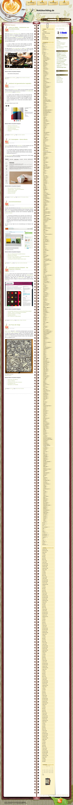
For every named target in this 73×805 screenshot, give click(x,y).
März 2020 (44, 575)
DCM (44, 143)
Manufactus (45, 296)
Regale (43, 531)
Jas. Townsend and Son (47, 234)
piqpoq (44, 382)
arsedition (45, 75)
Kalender (61, 58)
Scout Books (45, 447)
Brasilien (18, 320)
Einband (20, 77)
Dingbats (44, 153)
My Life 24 (45, 327)
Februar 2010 (44, 748)
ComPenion (45, 133)
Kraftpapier (45, 256)
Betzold (44, 92)
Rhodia (44, 420)
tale (43, 476)
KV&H (44, 257)
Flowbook (44, 48)
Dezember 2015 (45, 645)
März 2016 (44, 641)
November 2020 (45, 565)
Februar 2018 (44, 609)
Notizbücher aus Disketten (12, 255)
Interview (43, 522)
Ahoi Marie (45, 62)
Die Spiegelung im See (11, 383)
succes (44, 467)
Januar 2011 (44, 732)
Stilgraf (44, 465)
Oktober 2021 (44, 549)
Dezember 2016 (45, 628)
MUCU (44, 323)
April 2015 (44, 657)
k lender (44, 237)
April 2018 (44, 606)
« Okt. (43, 774)
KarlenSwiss (45, 244)
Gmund (44, 199)
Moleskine (45, 317)
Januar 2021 (44, 562)
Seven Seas (45, 451)
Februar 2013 (44, 695)
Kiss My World (45, 250)
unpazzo (44, 492)
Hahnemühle (45, 209)
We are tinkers (45, 502)
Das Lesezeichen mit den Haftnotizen (14, 188)
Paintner (44, 354)
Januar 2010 (44, 749)
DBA (44, 142)
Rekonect (45, 415)
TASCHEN (45, 477)
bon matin (45, 98)
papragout (45, 373)
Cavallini (44, 127)
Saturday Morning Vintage (47, 439)
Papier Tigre (45, 368)
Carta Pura (45, 124)
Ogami (44, 344)
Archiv (64, 2)
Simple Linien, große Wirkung (13, 379)
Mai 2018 (43, 604)
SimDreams (45, 454)
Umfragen (45, 31)
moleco (44, 316)
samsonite (45, 436)
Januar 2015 (44, 661)
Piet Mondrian (15, 89)
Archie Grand (45, 73)
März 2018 (44, 607)
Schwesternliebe (46, 444)
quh (43, 400)
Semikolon (45, 449)
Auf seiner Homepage (8, 155)
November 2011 (45, 717)
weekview (45, 506)
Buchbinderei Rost (46, 111)
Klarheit (44, 252)
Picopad (44, 379)
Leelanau (44, 270)
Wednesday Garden (46, 505)
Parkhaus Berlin (46, 375)
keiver (44, 247)
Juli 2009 (43, 758)
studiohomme (14, 69)
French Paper (45, 193)
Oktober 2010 (44, 736)
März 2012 (44, 711)
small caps (45, 455)
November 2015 (45, 647)
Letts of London (46, 281)
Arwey (44, 77)
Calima (44, 118)
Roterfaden (45, 433)
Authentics (45, 81)
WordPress (24, 802)
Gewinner (59, 57)
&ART (44, 55)
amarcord (45, 67)
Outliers (44, 349)
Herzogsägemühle (46, 215)
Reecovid (44, 411)
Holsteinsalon (45, 220)
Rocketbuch (45, 425)
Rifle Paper (45, 421)
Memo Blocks (19, 145)
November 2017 (45, 613)
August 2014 (44, 669)
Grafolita (44, 203)
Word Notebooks (46, 510)
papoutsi (44, 372)
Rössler (44, 431)
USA (60, 65)
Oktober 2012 (44, 701)
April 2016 (44, 639)
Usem (44, 493)
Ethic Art (44, 173)
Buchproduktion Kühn (47, 112)
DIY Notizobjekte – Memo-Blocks (18, 139)
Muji (44, 324)
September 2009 (45, 755)
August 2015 (44, 651)
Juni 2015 (44, 654)
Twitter (58, 65)
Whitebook (45, 507)
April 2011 (44, 727)
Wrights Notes (45, 512)
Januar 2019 (44, 594)
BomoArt (44, 97)
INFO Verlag (45, 230)
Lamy (44, 262)
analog (58, 52)
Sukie (44, 471)
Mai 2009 (43, 761)
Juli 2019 (43, 585)
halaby (44, 210)
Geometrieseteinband (15, 201)
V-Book (44, 495)
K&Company (45, 239)
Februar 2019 (44, 593)
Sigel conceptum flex (60, 47)
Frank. (44, 190)
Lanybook (45, 265)
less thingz (45, 276)
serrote (44, 450)
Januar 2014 (44, 679)
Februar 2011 (44, 730)
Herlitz (44, 214)
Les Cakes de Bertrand (47, 275)
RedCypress (45, 410)
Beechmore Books (46, 86)
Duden (44, 160)
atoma (44, 80)
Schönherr (45, 441)
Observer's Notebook (47, 342)
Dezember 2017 (45, 612)
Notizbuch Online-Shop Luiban (15, 33)
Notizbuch (63, 61)
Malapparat (9, 130)
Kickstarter (59, 60)
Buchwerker (45, 113)
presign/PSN (45, 393)
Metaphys (45, 302)
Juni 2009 (44, 759)
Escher (17, 388)
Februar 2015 (44, 660)
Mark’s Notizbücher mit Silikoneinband (14, 316)
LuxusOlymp (45, 287)
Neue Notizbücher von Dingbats (62, 46)
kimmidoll (44, 249)
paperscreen (45, 364)
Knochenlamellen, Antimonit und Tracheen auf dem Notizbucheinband (19, 311)
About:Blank (45, 60)
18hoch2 (44, 56)
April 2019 (44, 590)
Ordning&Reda (45, 348)
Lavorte (44, 266)
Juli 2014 (43, 670)
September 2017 (45, 616)
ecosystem (45, 164)
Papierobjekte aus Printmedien (13, 384)
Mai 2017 (43, 620)
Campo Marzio (45, 121)
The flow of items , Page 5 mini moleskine (12, 332)
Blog (63, 52)
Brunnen (44, 108)
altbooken (45, 65)
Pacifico (44, 352)
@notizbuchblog (61, 28)
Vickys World (45, 496)
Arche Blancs (45, 72)
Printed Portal (45, 394)
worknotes (45, 511)
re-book (44, 408)
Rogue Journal (45, 428)
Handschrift (64, 57)
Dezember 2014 (45, 663)
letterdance (45, 277)
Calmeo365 (45, 119)
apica (44, 70)
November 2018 (45, 597)
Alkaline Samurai (8, 375)
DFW (44, 149)
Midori (44, 306)
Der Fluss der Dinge (14, 325)
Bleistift (61, 52)
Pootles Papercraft (46, 390)
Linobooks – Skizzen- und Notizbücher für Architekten (17, 312)
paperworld (62, 62)
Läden (43, 528)
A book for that (45, 57)
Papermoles (45, 363)
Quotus (44, 403)
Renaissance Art (46, 418)
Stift (62, 64)
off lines (44, 343)
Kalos (44, 242)
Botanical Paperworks (47, 101)
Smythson (45, 457)
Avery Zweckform (46, 82)
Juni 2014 (44, 672)
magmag (44, 290)
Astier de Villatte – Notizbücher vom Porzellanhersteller (19, 28)
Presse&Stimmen (53, 2)
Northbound (45, 337)
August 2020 (44, 569)
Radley (44, 404)
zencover (44, 517)
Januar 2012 (44, 714)
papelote (44, 357)
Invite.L (44, 231)
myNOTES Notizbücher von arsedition (14, 313)
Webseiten (44, 544)
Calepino (44, 117)
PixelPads (45, 383)
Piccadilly (44, 378)
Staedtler (44, 460)
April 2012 (44, 710)
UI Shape (44, 491)
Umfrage (43, 541)
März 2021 (44, 559)
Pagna (44, 353)
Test (43, 538)
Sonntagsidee (44, 535)
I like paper (45, 221)
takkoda (44, 475)
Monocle (44, 318)
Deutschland (63, 54)
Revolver (44, 419)
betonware (45, 91)
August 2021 (44, 552)
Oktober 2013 (44, 683)
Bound (44, 102)
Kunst (11, 388)
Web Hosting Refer (60, 81)
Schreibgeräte (44, 534)
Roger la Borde (45, 426)
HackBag (43, 52)
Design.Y (44, 147)
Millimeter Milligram (46, 307)
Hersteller (11, 320)
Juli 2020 (43, 571)
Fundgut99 (45, 195)
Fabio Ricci (45, 178)
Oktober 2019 (44, 582)
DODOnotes (45, 158)
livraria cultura (21, 277)
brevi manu (45, 106)
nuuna (44, 339)
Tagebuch (44, 537)
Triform (44, 485)
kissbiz (44, 251)
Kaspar (44, 246)
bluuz (44, 96)
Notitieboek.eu (45, 338)
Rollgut (44, 429)
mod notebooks (46, 312)
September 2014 (45, 667)
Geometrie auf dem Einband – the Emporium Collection (18, 268)
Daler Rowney (45, 139)
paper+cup (45, 359)
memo (44, 301)
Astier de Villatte (12, 36)
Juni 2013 (44, 689)
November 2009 (45, 752)
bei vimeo (25, 48)
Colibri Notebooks (46, 132)
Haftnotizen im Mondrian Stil (12, 125)
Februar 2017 (44, 625)
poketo (44, 388)
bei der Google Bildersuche (17, 48)
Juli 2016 (43, 635)
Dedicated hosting (60, 82)
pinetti (44, 380)
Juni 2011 (44, 724)
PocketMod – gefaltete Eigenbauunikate (14, 257)
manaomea (45, 292)
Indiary (44, 229)
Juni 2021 (44, 555)
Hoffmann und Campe (47, 219)
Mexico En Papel (46, 303)
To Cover (44, 481)
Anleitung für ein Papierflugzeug (13, 129)
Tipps (43, 540)
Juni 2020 (44, 572)
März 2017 (44, 623)
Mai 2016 (43, 638)
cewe (44, 129)
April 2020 (44, 574)
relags (44, 416)
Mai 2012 (43, 708)
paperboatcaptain (46, 362)
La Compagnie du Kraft (47, 260)
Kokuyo (44, 254)
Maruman (44, 298)
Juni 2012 (44, 707)
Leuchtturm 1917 (46, 282)
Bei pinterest (7, 273)
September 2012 (45, 702)
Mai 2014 (43, 673)
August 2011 (44, 721)
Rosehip (44, 430)
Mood (44, 321)
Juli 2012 (43, 705)
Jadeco (44, 232)
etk (43, 174)
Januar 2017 (44, 626)
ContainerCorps (46, 134)
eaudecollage (45, 162)
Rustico (44, 434)
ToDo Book (45, 482)
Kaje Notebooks (46, 241)
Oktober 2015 (44, 648)
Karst (44, 245)
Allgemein (44, 43)
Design (21, 320)
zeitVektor (45, 516)
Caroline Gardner (46, 123)
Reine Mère (45, 413)
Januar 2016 (44, 644)
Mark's (44, 297)
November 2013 (45, 682)
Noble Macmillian (46, 333)
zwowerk (44, 521)
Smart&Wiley (45, 456)
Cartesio (44, 126)
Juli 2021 (43, 553)
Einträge (59, 77)
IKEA (44, 224)
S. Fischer (45, 435)
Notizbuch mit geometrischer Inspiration (20, 83)
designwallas (45, 148)
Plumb (44, 385)
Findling (44, 185)
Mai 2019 (43, 588)
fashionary (45, 180)
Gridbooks (45, 205)
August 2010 (44, 739)
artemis (44, 76)
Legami (44, 272)
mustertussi (45, 326)
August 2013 (44, 686)
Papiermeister (45, 369)
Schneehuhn (45, 440)
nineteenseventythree (47, 332)
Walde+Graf (45, 498)
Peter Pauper (45, 377)
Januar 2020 (44, 578)
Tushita (44, 487)
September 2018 (45, 600)
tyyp (44, 490)
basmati (44, 83)
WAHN (44, 497)
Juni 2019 (44, 587)
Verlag (43, 543)
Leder (65, 60)
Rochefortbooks (46, 424)
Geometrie (28, 77)
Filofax (44, 184)
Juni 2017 (44, 619)
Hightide (44, 216)
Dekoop (44, 144)
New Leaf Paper (46, 329)
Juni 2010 (44, 742)
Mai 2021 (43, 556)
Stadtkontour (45, 459)
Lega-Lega (45, 271)
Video (64, 67)
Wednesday (45, 503)
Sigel (44, 452)
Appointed (45, 71)
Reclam (44, 409)
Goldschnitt (7, 78)
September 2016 (45, 632)
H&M (44, 206)
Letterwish (45, 280)
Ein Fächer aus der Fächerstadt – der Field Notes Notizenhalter (19, 256)
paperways (45, 367)
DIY (43, 155)
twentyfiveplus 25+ (46, 488)
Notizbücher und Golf (11, 193)
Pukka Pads (45, 398)
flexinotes (44, 188)
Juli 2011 (43, 723)
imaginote (44, 226)
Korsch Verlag (45, 255)
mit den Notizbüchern (19, 37)
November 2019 (45, 581)
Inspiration (23, 134)
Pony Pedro (45, 389)
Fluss (19, 388)
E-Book (43, 34)
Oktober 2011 (44, 718)
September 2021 (45, 550)
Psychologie (63, 63)
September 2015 (45, 650)
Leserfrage (58, 61)
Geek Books (45, 196)
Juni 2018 (44, 603)
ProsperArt (45, 395)
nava (44, 328)
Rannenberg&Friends (47, 405)
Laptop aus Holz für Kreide (12, 190)
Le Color (44, 267)
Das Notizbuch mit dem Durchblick (14, 127)
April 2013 (44, 692)
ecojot (44, 163)
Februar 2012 (44, 713)
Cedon (44, 128)
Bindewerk (45, 93)
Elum (44, 169)
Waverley (44, 501)
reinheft (44, 414)
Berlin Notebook (46, 87)
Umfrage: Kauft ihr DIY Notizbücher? (27, 207)
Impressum (42, 2)
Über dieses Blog (31, 2)
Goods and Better (46, 201)
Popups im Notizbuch (11, 380)
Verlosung (60, 67)
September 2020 (45, 568)
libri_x (44, 283)
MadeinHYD (45, 288)
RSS (57, 28)
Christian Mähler (11, 142)
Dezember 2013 (45, 680)
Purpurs (44, 399)
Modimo (44, 313)
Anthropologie (45, 68)
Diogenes (44, 154)
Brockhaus (45, 107)
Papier (59, 63)
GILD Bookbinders (46, 198)
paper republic (45, 358)
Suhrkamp (45, 470)
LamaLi (44, 261)
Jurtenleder (45, 236)
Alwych (44, 66)
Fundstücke (12, 134)
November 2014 (45, 664)
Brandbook (45, 103)
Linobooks (45, 285)
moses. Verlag (45, 322)
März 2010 (44, 746)
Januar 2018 (44, 610)
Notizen (58, 62)
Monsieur (44, 319)
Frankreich (24, 77)
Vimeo (19, 69)
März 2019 (44, 591)
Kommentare (60, 78)
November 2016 (45, 629)
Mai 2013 (43, 691)
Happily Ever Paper (46, 211)
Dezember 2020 (45, 563)
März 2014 (44, 676)
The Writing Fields (46, 480)
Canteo (44, 122)
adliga (44, 61)
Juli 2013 (43, 688)
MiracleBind (45, 311)
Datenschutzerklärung (46, 33)
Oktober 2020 (44, 566)
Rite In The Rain (46, 423)
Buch (43, 45)
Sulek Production (46, 472)
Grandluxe (45, 204)
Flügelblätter (45, 189)
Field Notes (45, 183)
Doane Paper (45, 157)
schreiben (44, 532)
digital (58, 55)
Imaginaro (45, 225)
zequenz (44, 518)
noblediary (45, 334)
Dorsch (44, 159)
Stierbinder (45, 462)
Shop (61, 64)
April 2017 (44, 622)
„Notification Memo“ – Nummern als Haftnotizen (16, 189)
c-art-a (44, 116)
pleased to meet (46, 384)
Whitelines (45, 508)
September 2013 (45, 685)
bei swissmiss (17, 92)
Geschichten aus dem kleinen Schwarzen (15, 382)
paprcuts (44, 374)
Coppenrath (45, 137)
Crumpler (44, 138)
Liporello (44, 286)
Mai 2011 (43, 726)
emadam (44, 170)
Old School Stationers (47, 347)
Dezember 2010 (45, 733)
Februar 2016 (44, 642)
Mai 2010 (43, 743)
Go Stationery (45, 200)
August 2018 (44, 601)
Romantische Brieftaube (12, 128)
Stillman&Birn (45, 466)
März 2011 (44, 729)
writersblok (45, 513)
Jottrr (44, 235)
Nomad (44, 336)
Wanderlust (45, 500)
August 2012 (44, 704)
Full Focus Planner (46, 194)
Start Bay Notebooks (46, 461)
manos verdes (45, 293)
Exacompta (45, 175)
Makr (44, 291)
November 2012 (45, 699)
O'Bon (44, 341)
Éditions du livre (46, 168)
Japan (58, 58)
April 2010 (44, 745)
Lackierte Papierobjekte (12, 191)
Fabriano (44, 179)
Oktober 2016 (44, 631)
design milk (7, 145)
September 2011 (45, 720)
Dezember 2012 (45, 698)
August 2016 (44, 634)
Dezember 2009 (45, 751)
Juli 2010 (43, 740)
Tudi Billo (44, 486)
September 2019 (45, 584)
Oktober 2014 (44, 666)
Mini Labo (44, 308)
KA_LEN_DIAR (45, 240)
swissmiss (9, 210)
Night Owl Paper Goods (47, 331)
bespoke (44, 88)
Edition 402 (45, 165)
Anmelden (58, 76)
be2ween (44, 85)
